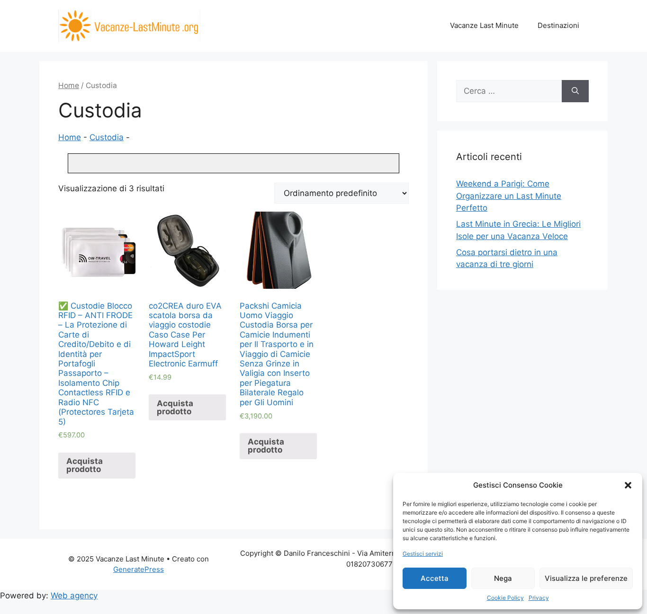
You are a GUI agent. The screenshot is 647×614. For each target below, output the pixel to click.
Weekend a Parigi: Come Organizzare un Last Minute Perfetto (508, 196)
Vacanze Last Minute (484, 25)
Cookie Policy (505, 597)
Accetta (435, 578)
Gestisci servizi (423, 553)
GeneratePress (138, 569)
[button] (628, 485)
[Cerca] (575, 91)
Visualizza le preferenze (586, 578)
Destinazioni (558, 25)
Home (68, 85)
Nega (503, 578)
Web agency (74, 595)
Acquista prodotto (84, 465)
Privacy (539, 597)
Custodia (107, 137)
